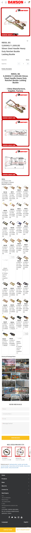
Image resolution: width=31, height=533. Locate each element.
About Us (4, 486)
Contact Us (5, 489)
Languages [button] (15, 522)
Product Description (7, 68)
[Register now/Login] (25, 2)
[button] (15, 34)
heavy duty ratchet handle (16, 466)
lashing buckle (13, 464)
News (3, 482)
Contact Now (8, 529)
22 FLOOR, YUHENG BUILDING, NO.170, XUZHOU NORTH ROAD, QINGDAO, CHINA (10, 511)
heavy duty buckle (13, 467)
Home (3, 475)
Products (4, 478)
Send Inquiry (5, 493)
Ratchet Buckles (19, 458)
